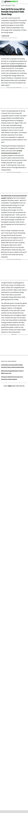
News (13, 5)
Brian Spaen (5, 36)
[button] (3, 2)
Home (2, 5)
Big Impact (8, 5)
